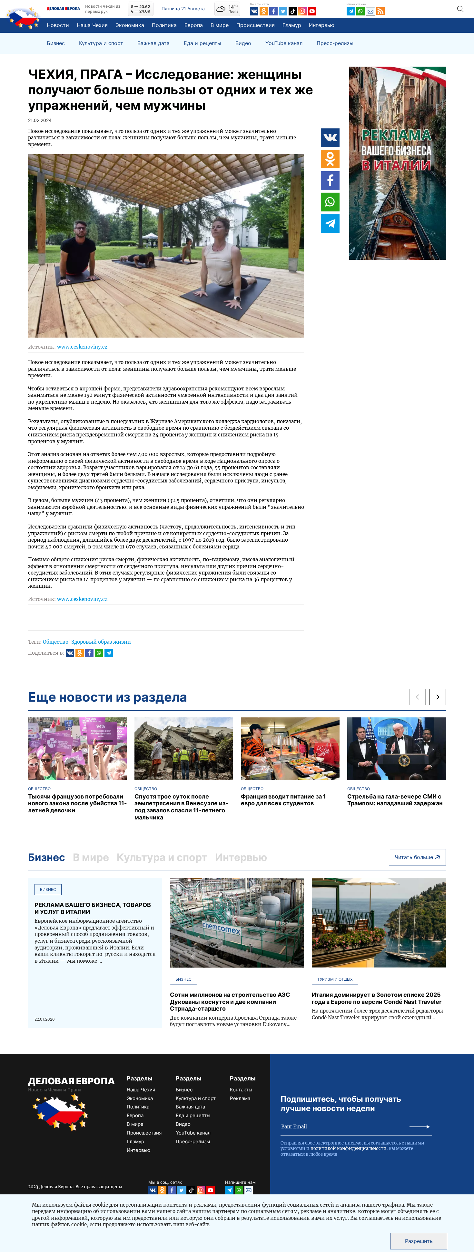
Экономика (129, 25)
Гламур (291, 25)
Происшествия (255, 25)
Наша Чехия (92, 25)
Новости (58, 25)
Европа (193, 25)
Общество (55, 642)
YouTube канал (283, 43)
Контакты (241, 1090)
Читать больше (414, 857)
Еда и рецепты (202, 43)
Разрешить (419, 1241)
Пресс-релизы (335, 43)
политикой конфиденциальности (349, 1148)
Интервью (321, 25)
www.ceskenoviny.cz (82, 347)
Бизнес (56, 43)
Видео (243, 43)
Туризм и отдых (335, 979)
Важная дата (153, 43)
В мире (220, 25)
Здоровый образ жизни (101, 642)
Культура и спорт (101, 43)
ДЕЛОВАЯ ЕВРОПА (71, 1081)
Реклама (240, 1098)
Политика (164, 25)
